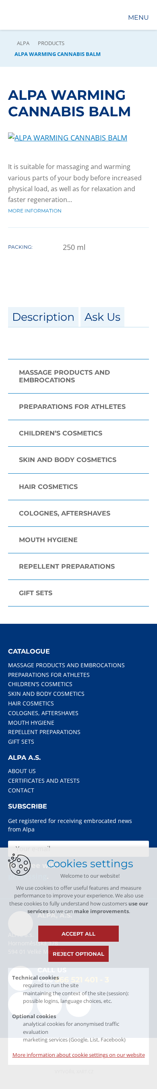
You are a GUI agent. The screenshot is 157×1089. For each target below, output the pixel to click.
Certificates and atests (44, 780)
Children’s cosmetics (60, 433)
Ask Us (102, 317)
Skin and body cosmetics (67, 460)
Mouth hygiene (48, 540)
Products (51, 43)
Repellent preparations (67, 566)
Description (43, 317)
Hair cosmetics (48, 487)
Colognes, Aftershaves (64, 513)
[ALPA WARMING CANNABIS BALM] (67, 137)
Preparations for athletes (72, 406)
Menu (138, 17)
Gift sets (35, 593)
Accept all (78, 933)
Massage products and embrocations (64, 376)
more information (35, 211)
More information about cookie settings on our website (78, 1054)
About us (22, 771)
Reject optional (78, 954)
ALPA (23, 43)
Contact (21, 790)
